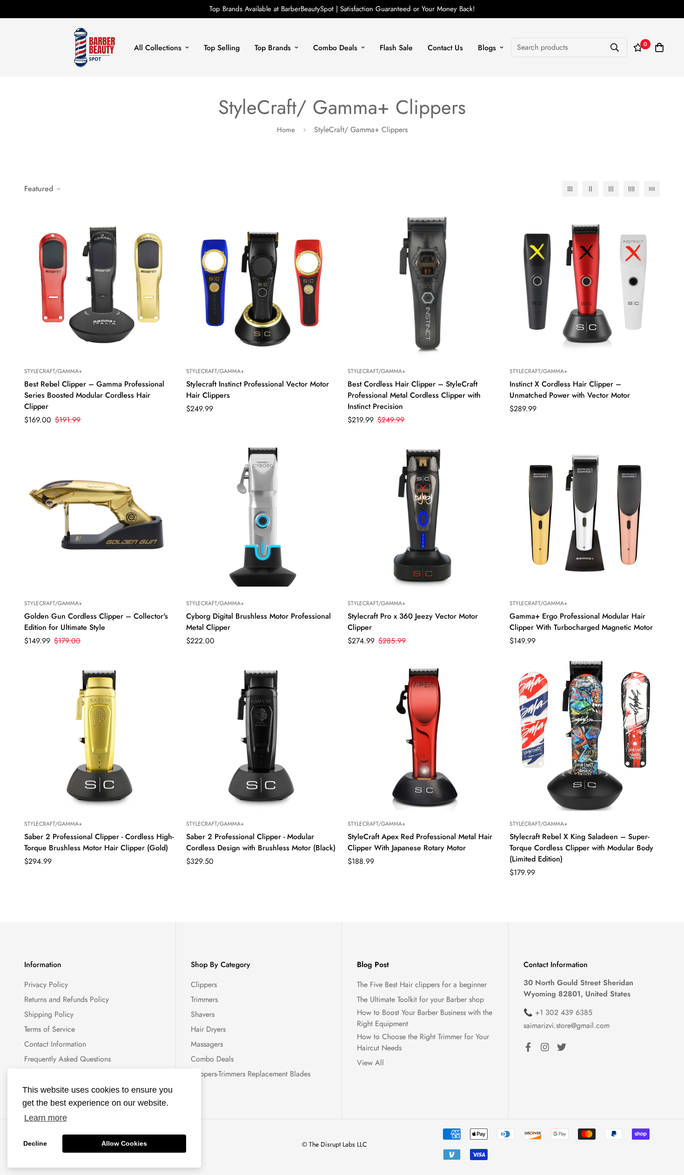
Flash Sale (396, 47)
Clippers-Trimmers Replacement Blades (250, 1073)
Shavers (203, 1014)
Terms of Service (49, 1029)
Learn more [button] (45, 1117)
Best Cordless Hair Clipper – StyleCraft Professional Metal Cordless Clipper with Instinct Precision (414, 395)
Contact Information (55, 1044)
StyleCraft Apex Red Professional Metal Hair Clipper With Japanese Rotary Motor (420, 842)
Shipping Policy (49, 1014)
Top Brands (273, 47)
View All (370, 1062)
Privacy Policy (46, 984)
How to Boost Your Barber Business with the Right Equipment (424, 1018)
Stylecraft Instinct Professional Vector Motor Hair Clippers (257, 390)
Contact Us (445, 47)
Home (286, 130)
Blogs (487, 47)
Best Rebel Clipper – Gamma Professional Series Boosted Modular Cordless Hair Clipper (94, 395)
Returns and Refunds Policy (66, 999)
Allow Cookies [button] (124, 1143)
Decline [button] (35, 1143)
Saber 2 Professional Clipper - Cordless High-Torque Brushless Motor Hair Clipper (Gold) (99, 842)
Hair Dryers (208, 1029)
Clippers (204, 984)
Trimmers (204, 999)
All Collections (157, 47)
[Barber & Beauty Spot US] (94, 48)
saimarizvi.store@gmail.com (566, 1025)
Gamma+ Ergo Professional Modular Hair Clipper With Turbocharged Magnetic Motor (581, 622)
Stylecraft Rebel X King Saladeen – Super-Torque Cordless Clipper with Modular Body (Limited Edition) (581, 847)
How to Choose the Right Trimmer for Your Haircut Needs (423, 1042)
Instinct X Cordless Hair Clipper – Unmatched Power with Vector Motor (570, 390)
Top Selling (222, 47)
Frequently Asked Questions (67, 1059)
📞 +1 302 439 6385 (557, 1012)
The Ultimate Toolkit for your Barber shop (420, 999)
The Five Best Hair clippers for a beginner (422, 984)
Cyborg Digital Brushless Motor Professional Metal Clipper (258, 622)
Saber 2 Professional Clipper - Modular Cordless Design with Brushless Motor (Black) (260, 842)
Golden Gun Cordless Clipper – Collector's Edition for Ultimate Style (96, 622)
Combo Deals (335, 47)
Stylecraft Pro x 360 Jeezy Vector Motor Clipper (413, 622)
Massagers (207, 1044)
